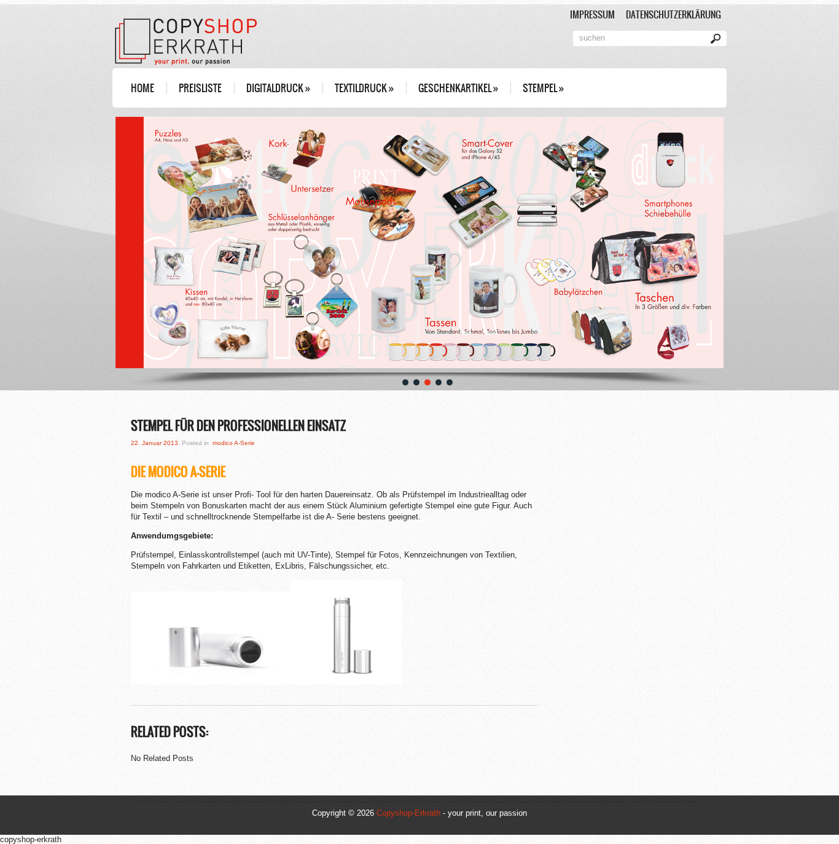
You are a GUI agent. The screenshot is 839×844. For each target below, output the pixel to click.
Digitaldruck (278, 88)
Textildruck (364, 88)
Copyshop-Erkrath (408, 813)
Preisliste (200, 88)
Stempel (543, 88)
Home (142, 88)
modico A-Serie (234, 443)
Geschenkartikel (458, 88)
